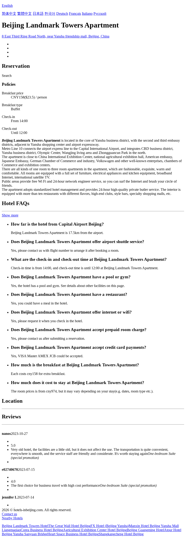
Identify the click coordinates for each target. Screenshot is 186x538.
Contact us (9, 514)
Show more (10, 215)
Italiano (87, 13)
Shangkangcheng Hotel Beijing (121, 534)
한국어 (49, 13)
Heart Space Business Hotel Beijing (73, 534)
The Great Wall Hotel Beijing (69, 526)
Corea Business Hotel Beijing (42, 530)
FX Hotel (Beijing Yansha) (110, 526)
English (7, 6)
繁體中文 (24, 13)
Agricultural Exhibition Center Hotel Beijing (95, 530)
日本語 (38, 13)
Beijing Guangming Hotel (145, 530)
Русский (99, 13)
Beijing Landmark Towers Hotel (25, 526)
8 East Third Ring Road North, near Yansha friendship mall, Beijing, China (55, 36)
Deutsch (62, 13)
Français (75, 13)
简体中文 (9, 13)
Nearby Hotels (12, 518)
